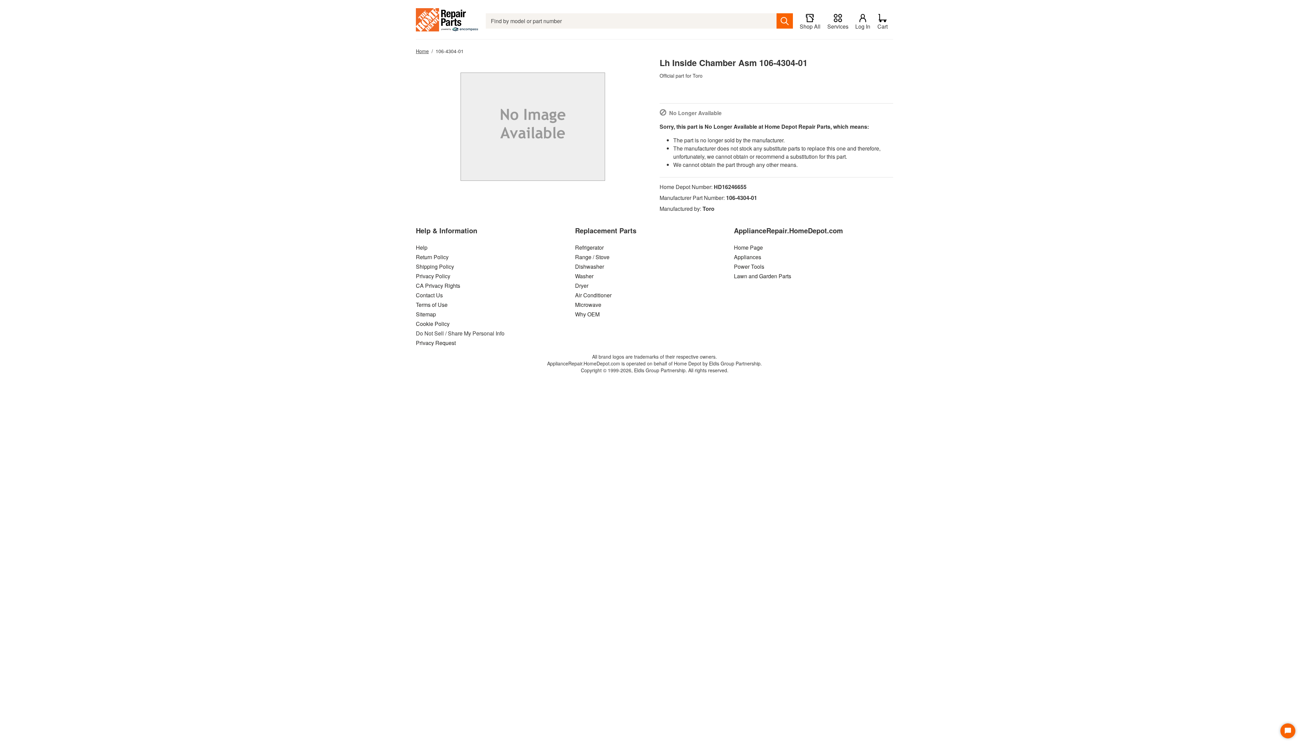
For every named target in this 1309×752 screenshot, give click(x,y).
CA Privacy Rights (438, 285)
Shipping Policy (435, 266)
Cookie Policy (433, 324)
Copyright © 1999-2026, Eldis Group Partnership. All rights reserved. (654, 370)
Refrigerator (589, 247)
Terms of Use (432, 305)
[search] (785, 21)
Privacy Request (436, 343)
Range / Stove (592, 257)
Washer (584, 276)
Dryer (581, 285)
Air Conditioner (593, 295)
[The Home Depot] (447, 21)
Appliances (747, 257)
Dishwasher (589, 266)
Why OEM (587, 314)
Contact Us (429, 295)
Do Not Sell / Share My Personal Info (460, 333)
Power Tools (749, 266)
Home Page (748, 247)
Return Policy (432, 257)
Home (422, 51)
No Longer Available (695, 113)
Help (421, 247)
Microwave (588, 305)
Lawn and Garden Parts (762, 276)
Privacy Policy (433, 276)
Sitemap (426, 314)
